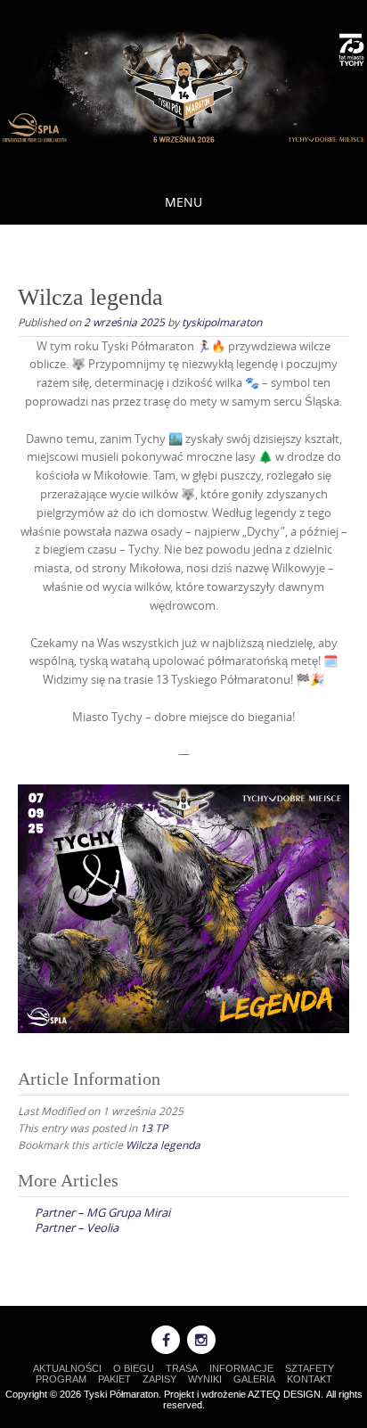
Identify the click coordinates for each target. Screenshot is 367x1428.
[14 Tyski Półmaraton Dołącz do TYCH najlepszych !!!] (183, 86)
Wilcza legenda (163, 1144)
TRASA (182, 1368)
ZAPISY (159, 1379)
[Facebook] (165, 1339)
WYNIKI (205, 1379)
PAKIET (114, 1379)
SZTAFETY (309, 1368)
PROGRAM (61, 1379)
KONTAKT (309, 1379)
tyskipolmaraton (222, 322)
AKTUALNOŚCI (67, 1368)
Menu (183, 201)
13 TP (153, 1127)
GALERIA (254, 1379)
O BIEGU (133, 1368)
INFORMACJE (241, 1368)
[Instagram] (201, 1339)
